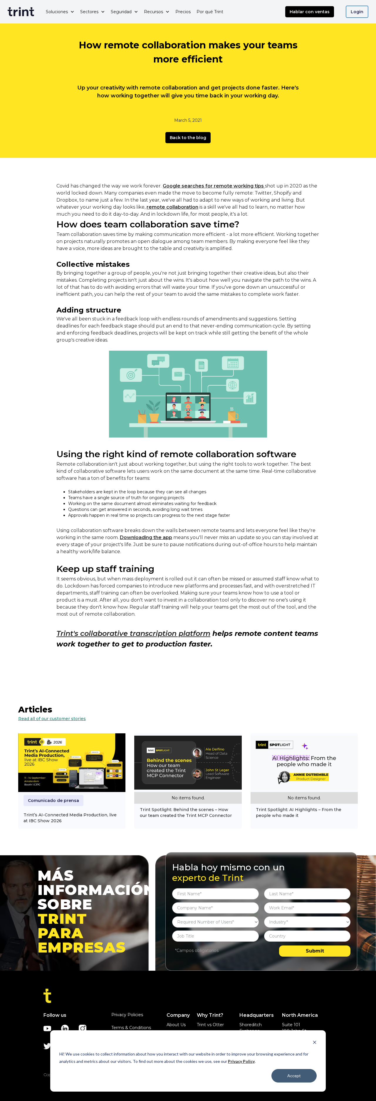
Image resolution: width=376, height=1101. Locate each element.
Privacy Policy (241, 1061)
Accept (294, 1075)
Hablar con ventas (310, 11)
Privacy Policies (127, 1014)
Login (357, 11)
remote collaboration (172, 207)
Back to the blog (188, 137)
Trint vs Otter (210, 1024)
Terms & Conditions (131, 1027)
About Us (176, 1024)
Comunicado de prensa (53, 800)
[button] (60, 12)
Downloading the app (146, 537)
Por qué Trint (210, 11)
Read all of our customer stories (52, 718)
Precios (183, 11)
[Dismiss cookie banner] (315, 1043)
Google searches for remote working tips (214, 186)
